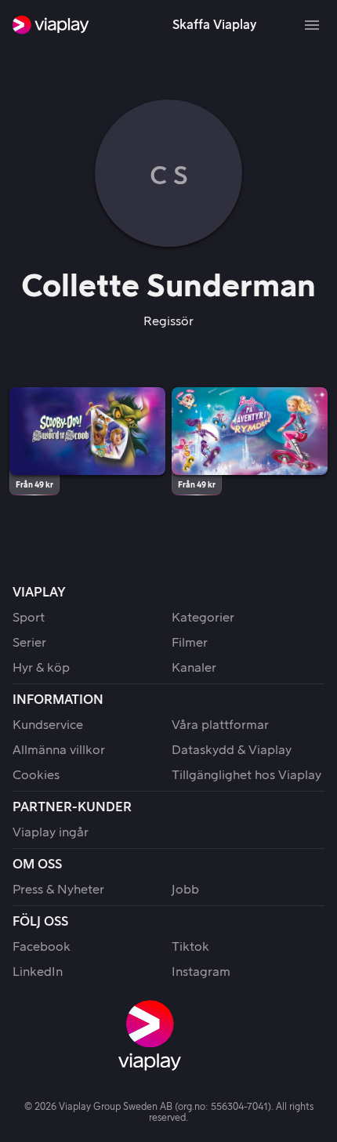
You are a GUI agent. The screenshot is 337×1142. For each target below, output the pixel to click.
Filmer (190, 642)
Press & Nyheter (58, 889)
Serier (29, 642)
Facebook (42, 947)
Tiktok (190, 947)
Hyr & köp (41, 668)
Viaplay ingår (51, 832)
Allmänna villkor (59, 750)
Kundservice (48, 725)
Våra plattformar (220, 725)
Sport (29, 617)
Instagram (201, 972)
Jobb (185, 889)
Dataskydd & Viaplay (232, 750)
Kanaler (194, 668)
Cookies (36, 775)
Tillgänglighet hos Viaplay (246, 775)
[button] (87, 431)
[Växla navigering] (312, 25)
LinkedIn (38, 972)
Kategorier (203, 617)
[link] (51, 24)
